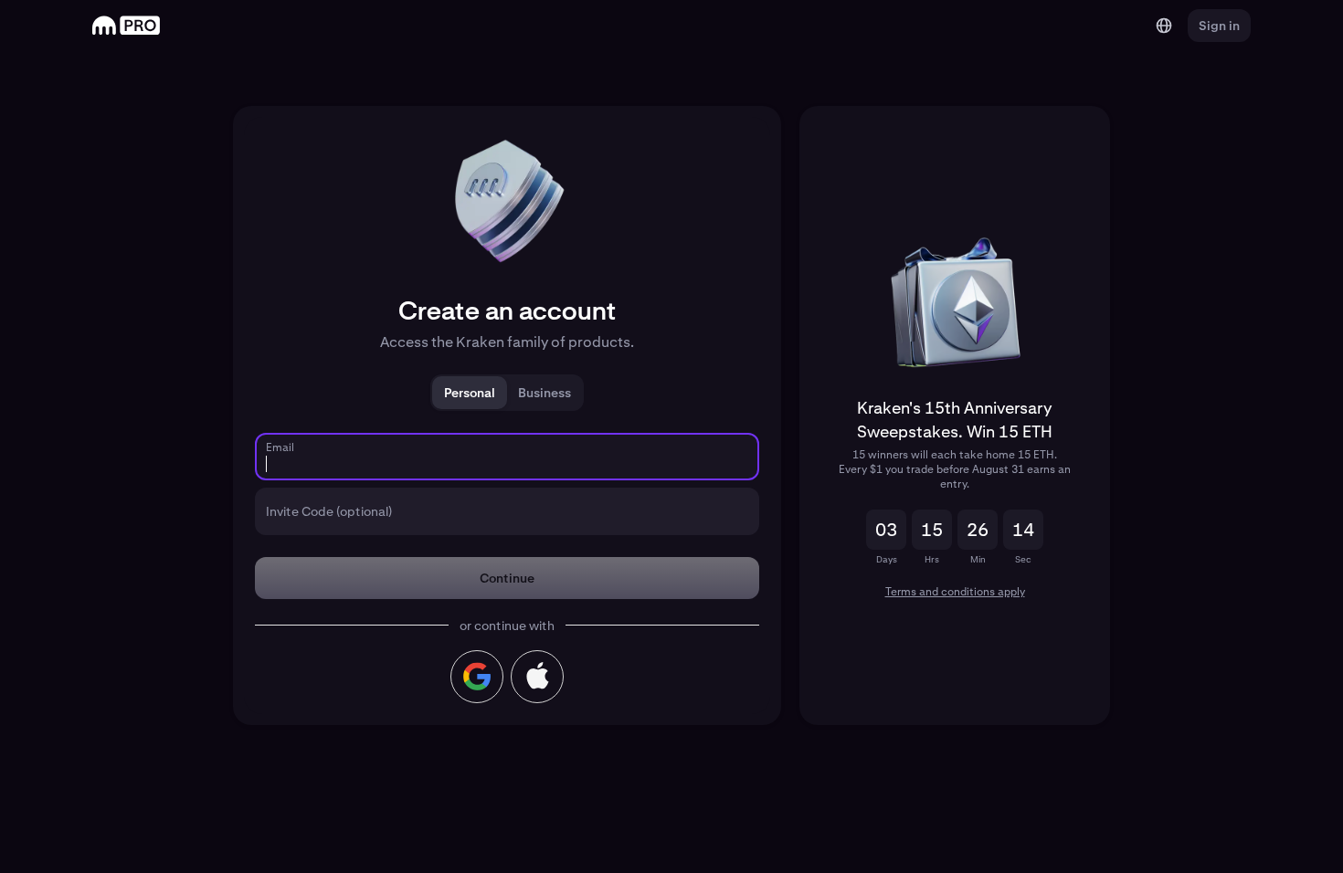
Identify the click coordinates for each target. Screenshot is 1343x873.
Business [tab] (544, 392)
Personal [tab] (469, 392)
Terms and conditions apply (955, 591)
